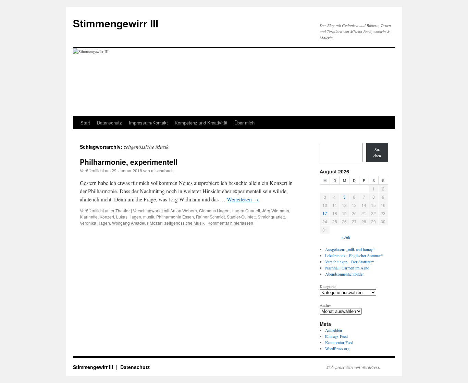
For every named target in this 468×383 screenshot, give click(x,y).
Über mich (244, 122)
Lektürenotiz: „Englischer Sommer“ (354, 255)
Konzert (107, 217)
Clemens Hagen (214, 210)
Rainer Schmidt (210, 217)
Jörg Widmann (275, 210)
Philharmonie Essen (175, 217)
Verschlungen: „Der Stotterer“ (349, 261)
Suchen (377, 152)
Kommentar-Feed (339, 342)
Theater (122, 210)
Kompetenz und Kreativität (201, 122)
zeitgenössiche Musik (184, 223)
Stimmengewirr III (115, 23)
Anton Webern (183, 210)
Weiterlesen (243, 199)
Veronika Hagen (95, 223)
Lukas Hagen (128, 217)
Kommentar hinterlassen (230, 223)
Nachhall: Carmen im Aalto (347, 267)
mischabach (162, 170)
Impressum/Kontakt (148, 122)
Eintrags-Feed (336, 336)
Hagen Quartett (246, 210)
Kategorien (328, 286)
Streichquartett (271, 217)
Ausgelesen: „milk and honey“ (349, 249)
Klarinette (89, 217)
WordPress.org (337, 348)
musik (148, 217)
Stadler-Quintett (241, 217)
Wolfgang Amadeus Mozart (137, 223)
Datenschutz (109, 122)
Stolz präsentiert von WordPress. (353, 367)
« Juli (345, 237)
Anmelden (333, 330)
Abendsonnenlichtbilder (344, 274)
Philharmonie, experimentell (128, 162)
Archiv (325, 305)
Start (85, 122)
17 (324, 213)
